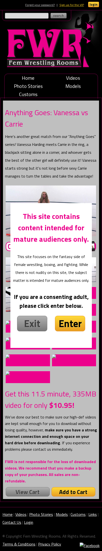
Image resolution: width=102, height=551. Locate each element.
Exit (32, 323)
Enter (70, 323)
